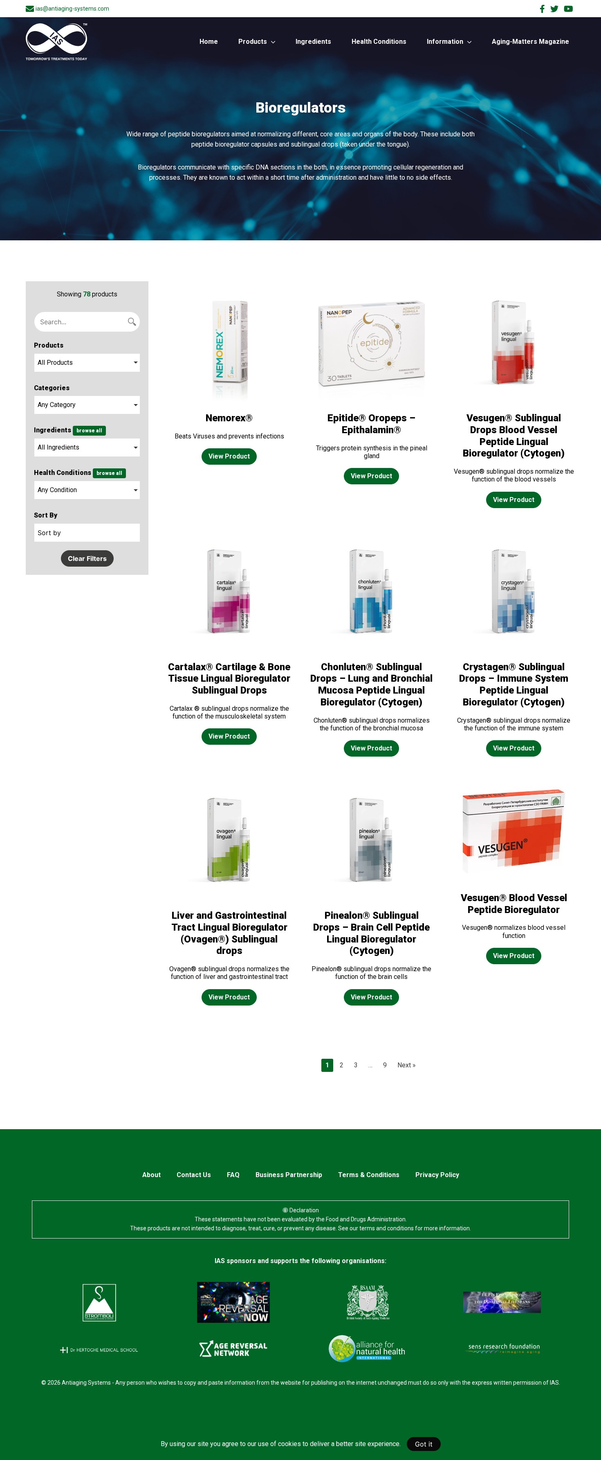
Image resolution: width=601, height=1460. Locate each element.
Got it (424, 1444)
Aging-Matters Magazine (530, 41)
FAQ (233, 1175)
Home (209, 41)
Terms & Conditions (368, 1175)
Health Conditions (379, 41)
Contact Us (194, 1175)
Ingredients (313, 41)
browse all (89, 431)
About (151, 1175)
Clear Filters (87, 558)
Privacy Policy (437, 1175)
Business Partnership (289, 1175)
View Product (229, 456)
